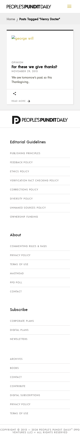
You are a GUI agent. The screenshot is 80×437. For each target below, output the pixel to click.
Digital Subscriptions (25, 395)
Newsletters (19, 339)
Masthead (17, 273)
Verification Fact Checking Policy (34, 180)
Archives (16, 358)
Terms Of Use (19, 264)
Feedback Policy (21, 162)
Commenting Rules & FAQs (28, 246)
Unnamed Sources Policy (28, 207)
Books (14, 368)
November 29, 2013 (25, 71)
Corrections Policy (24, 189)
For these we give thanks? (34, 66)
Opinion (17, 62)
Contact (16, 291)
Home (11, 19)
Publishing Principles (25, 153)
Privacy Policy (20, 255)
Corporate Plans (22, 320)
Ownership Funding (24, 216)
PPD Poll (16, 282)
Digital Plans (19, 330)
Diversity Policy (21, 198)
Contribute (18, 386)
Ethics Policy (19, 171)
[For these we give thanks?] (40, 46)
